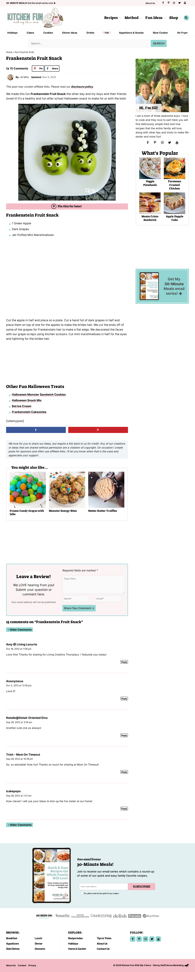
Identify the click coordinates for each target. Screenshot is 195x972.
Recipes (111, 17)
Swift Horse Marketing (172, 965)
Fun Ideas (153, 17)
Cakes (30, 32)
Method (131, 17)
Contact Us (103, 948)
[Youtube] (185, 2)
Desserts (40, 948)
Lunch (38, 938)
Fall (107, 32)
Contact (22, 965)
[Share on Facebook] (36, 430)
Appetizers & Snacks (131, 32)
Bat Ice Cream (21, 406)
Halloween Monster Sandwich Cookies (39, 394)
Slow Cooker (160, 32)
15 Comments (19, 68)
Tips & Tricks (104, 938)
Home (9, 52)
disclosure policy (82, 86)
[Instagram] (174, 2)
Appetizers (12, 943)
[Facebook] (163, 2)
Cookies (48, 32)
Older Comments (21, 629)
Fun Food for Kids (24, 52)
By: (17, 77)
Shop (173, 17)
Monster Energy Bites (63, 511)
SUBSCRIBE (141, 886)
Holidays (12, 32)
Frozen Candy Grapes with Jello (27, 512)
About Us (150, 3)
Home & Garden (77, 948)
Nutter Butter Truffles (102, 511)
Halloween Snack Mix (27, 400)
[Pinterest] (168, 2)
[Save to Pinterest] (98, 430)
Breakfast (11, 938)
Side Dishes (13, 948)
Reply (124, 662)
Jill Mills (24, 77)
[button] (119, 17)
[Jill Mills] (10, 77)
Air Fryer (182, 32)
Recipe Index (75, 938)
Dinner (38, 943)
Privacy (32, 965)
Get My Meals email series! (174, 286)
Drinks (90, 32)
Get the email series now (29, 3)
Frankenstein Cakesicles (29, 412)
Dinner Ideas (69, 32)
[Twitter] (179, 2)
